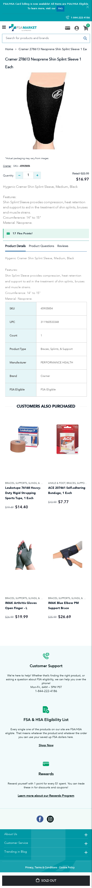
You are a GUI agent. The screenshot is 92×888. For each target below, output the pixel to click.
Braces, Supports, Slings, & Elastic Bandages (34, 483)
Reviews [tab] (62, 246)
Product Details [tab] (15, 246)
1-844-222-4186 (80, 17)
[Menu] (4, 28)
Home (9, 49)
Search (85, 38)
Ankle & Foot (56, 483)
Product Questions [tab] (41, 246)
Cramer (7, 166)
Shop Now (46, 745)
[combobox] (46, 38)
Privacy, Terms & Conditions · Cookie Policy (50, 867)
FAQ (60, 8)
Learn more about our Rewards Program (46, 796)
